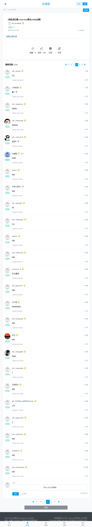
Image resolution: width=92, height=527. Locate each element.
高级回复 (84, 493)
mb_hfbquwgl (17, 121)
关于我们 (84, 518)
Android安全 (12, 10)
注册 (84, 4)
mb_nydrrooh (17, 434)
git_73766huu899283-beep (23, 401)
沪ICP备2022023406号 (75, 520)
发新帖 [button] (86, 10)
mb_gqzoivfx (17, 286)
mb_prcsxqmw (16, 23)
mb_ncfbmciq (17, 253)
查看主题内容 (11, 36)
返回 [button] (46, 507)
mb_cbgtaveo (17, 104)
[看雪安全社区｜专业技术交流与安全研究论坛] (46, 4)
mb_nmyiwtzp (17, 368)
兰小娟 (14, 302)
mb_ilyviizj (16, 71)
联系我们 (77, 518)
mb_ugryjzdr (17, 203)
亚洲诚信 (24, 520)
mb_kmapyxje (17, 319)
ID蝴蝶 (14, 154)
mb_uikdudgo (17, 220)
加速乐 (11, 520)
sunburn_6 (16, 269)
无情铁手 (15, 385)
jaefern (15, 236)
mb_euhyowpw (18, 467)
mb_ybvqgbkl (17, 352)
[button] (82, 524)
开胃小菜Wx (16, 187)
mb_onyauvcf (17, 137)
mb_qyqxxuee (17, 418)
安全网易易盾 (32, 520)
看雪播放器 (58, 518)
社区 (4, 10)
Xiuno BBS (30, 518)
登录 (78, 4)
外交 (13, 335)
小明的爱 (15, 88)
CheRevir (15, 451)
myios (14, 170)
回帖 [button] (15, 494)
